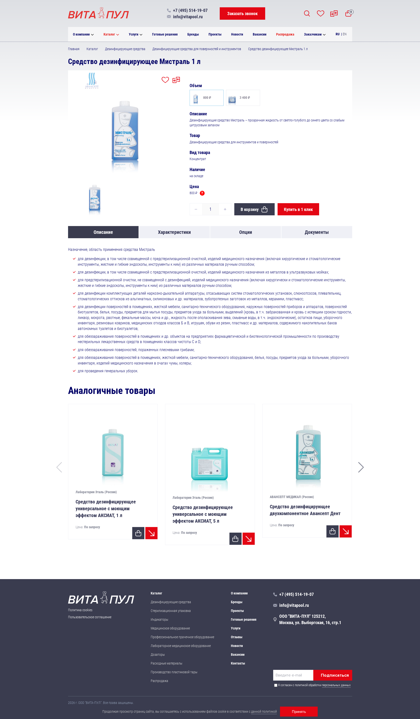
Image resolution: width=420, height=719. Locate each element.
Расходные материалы (166, 663)
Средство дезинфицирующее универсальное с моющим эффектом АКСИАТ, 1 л (106, 508)
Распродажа (285, 34)
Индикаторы (159, 619)
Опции (245, 232)
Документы (317, 232)
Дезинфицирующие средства (171, 602)
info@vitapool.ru (188, 16)
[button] (361, 467)
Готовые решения (165, 34)
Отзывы (236, 637)
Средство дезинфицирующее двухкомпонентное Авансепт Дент (305, 510)
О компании (81, 34)
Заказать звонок (242, 13)
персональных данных (336, 685)
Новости (237, 34)
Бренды (193, 34)
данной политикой (264, 711)
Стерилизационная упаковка (171, 611)
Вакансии (259, 34)
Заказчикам (313, 34)
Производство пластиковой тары (174, 672)
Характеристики (174, 232)
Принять (299, 712)
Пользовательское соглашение (89, 617)
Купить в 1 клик (298, 209)
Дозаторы (158, 654)
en (345, 34)
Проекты (215, 34)
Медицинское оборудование (170, 628)
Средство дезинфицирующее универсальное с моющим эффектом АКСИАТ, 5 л (203, 514)
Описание (103, 232)
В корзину (250, 209)
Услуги (133, 34)
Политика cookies (80, 610)
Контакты (238, 663)
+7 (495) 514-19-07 (190, 10)
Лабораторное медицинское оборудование (181, 646)
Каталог (109, 34)
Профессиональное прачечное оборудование (182, 637)
